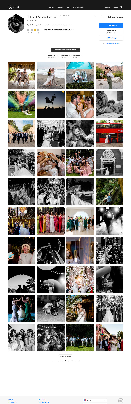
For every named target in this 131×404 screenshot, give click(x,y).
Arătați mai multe (65, 356)
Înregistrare (107, 7)
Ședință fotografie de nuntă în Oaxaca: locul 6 (59, 29)
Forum (68, 7)
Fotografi (51, 7)
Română (89, 400)
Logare (115, 7)
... (75, 361)
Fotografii (60, 7)
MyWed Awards (78, 7)
